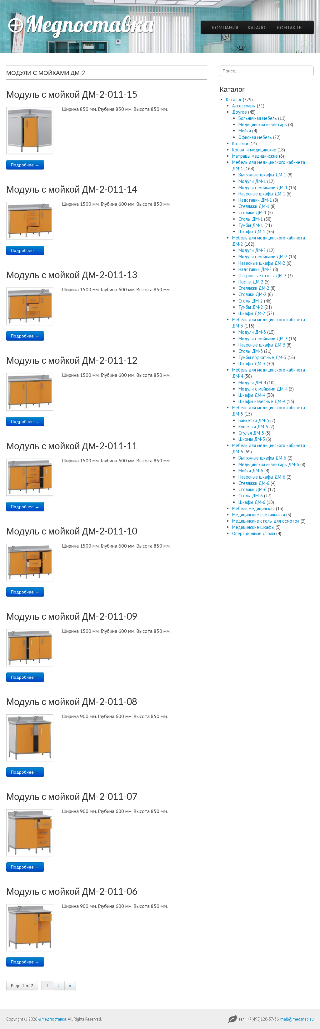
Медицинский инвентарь (262, 124)
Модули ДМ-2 (252, 250)
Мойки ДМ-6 (250, 471)
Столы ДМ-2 (250, 301)
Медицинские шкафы (253, 527)
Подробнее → (25, 165)
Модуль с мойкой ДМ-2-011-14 (71, 188)
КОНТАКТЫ (289, 27)
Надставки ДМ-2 (255, 269)
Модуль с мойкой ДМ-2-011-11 (71, 445)
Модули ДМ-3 (252, 332)
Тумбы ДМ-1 (250, 225)
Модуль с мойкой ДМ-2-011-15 (71, 94)
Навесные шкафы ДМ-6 (261, 477)
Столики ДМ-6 (252, 489)
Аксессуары (244, 106)
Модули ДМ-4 (252, 383)
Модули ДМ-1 (252, 181)
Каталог (234, 99)
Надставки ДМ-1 (255, 200)
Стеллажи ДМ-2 (253, 288)
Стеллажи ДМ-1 (253, 206)
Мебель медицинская (253, 508)
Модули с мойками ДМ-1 (263, 187)
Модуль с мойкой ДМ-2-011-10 (71, 530)
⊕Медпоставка (79, 24)
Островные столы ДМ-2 (262, 275)
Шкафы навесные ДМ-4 (261, 401)
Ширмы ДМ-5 (251, 439)
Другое (239, 112)
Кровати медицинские (254, 150)
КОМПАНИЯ (225, 27)
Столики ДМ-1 (252, 212)
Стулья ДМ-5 (251, 433)
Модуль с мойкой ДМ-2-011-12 (71, 360)
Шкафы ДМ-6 (251, 502)
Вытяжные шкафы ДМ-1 (262, 175)
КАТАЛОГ (258, 27)
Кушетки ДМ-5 (253, 427)
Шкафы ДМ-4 (251, 395)
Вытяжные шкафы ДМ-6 (262, 458)
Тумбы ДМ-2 (250, 307)
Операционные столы (253, 533)
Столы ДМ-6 (250, 496)
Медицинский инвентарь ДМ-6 (268, 464)
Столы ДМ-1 (250, 219)
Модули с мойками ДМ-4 (263, 389)
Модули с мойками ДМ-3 (263, 339)
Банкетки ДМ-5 (253, 420)
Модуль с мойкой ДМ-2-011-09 (71, 616)
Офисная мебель (255, 137)
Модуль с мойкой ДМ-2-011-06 (71, 891)
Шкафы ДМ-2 (251, 313)
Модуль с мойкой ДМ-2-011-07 (71, 796)
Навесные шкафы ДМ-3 (261, 345)
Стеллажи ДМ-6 (253, 483)
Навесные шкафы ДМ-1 (261, 194)
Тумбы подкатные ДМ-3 (262, 357)
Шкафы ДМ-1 (251, 231)
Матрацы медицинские (255, 156)
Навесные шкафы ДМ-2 (261, 263)
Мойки (244, 131)
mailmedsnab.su (297, 1019)
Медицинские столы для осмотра (265, 521)
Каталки (240, 143)
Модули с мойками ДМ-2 (263, 256)
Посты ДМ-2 (250, 282)
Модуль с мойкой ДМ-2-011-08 (71, 701)
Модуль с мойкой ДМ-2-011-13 (71, 274)
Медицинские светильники (258, 515)
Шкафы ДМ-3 (251, 364)
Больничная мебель (257, 118)
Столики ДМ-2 (252, 294)
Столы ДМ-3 (250, 351)
